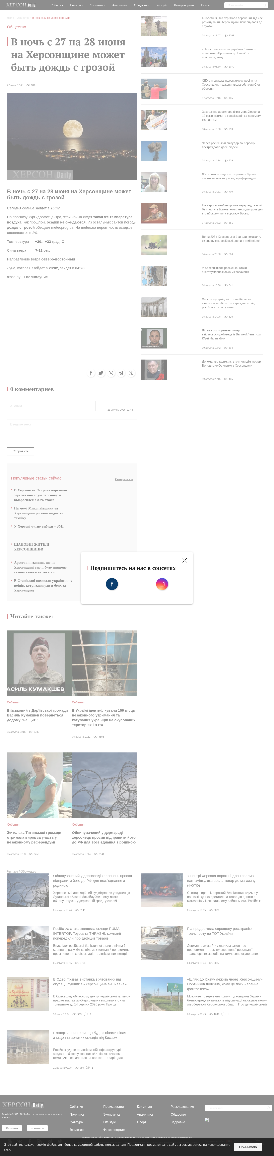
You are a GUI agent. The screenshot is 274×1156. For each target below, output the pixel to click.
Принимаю (248, 1147)
